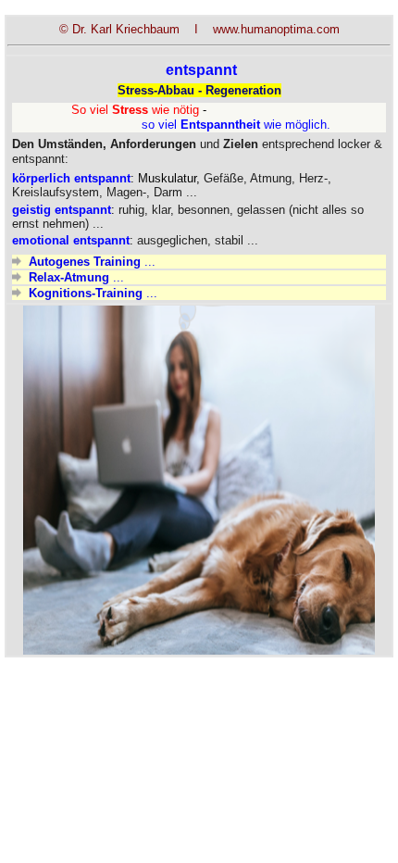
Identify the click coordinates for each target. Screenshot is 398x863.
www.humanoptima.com (276, 29)
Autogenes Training (85, 262)
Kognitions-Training (86, 293)
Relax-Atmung (69, 277)
